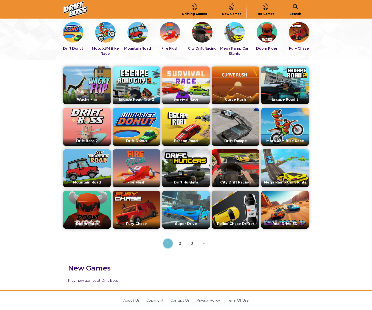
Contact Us (179, 300)
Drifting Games (194, 14)
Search (295, 14)
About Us (131, 300)
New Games (231, 14)
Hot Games (265, 14)
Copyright (155, 300)
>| (204, 243)
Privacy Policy (208, 300)
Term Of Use (238, 300)
